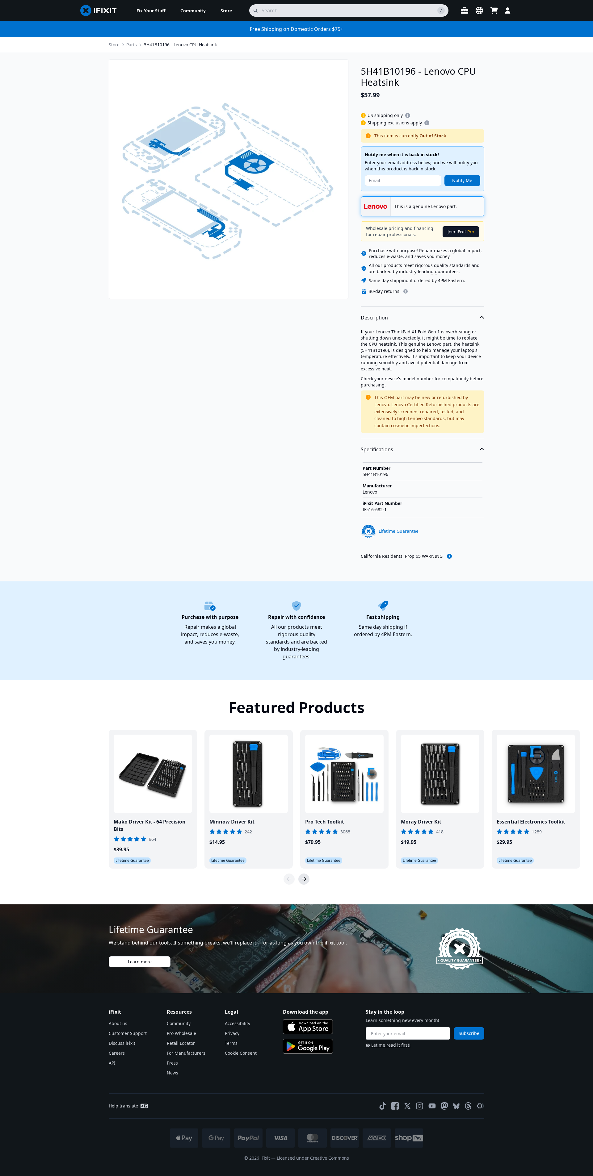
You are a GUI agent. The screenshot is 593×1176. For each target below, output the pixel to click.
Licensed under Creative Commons (313, 1158)
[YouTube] (432, 1106)
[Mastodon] (444, 1106)
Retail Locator (181, 1043)
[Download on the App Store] (308, 1026)
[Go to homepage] (101, 10)
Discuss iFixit (122, 1043)
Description (374, 317)
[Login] (508, 10)
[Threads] (468, 1106)
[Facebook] (395, 1106)
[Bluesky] (456, 1106)
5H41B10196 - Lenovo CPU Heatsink (180, 45)
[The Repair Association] (480, 1106)
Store (114, 45)
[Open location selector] (479, 10)
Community (179, 1023)
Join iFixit (461, 232)
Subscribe (469, 1033)
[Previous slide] (289, 879)
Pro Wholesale (181, 1033)
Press (172, 1063)
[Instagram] (419, 1106)
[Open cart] (494, 10)
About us (118, 1023)
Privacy (232, 1033)
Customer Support (128, 1033)
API (112, 1063)
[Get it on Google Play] (308, 1046)
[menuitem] (151, 10)
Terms (231, 1043)
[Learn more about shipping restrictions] (407, 115)
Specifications (377, 449)
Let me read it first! (390, 1045)
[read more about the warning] (449, 556)
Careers (117, 1053)
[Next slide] (303, 879)
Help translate (123, 1106)
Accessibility (237, 1023)
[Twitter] (407, 1106)
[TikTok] (382, 1106)
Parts (131, 45)
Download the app (305, 1011)
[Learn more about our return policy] (405, 291)
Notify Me (462, 180)
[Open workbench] (464, 10)
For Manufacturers (186, 1053)
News (172, 1073)
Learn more (140, 962)
